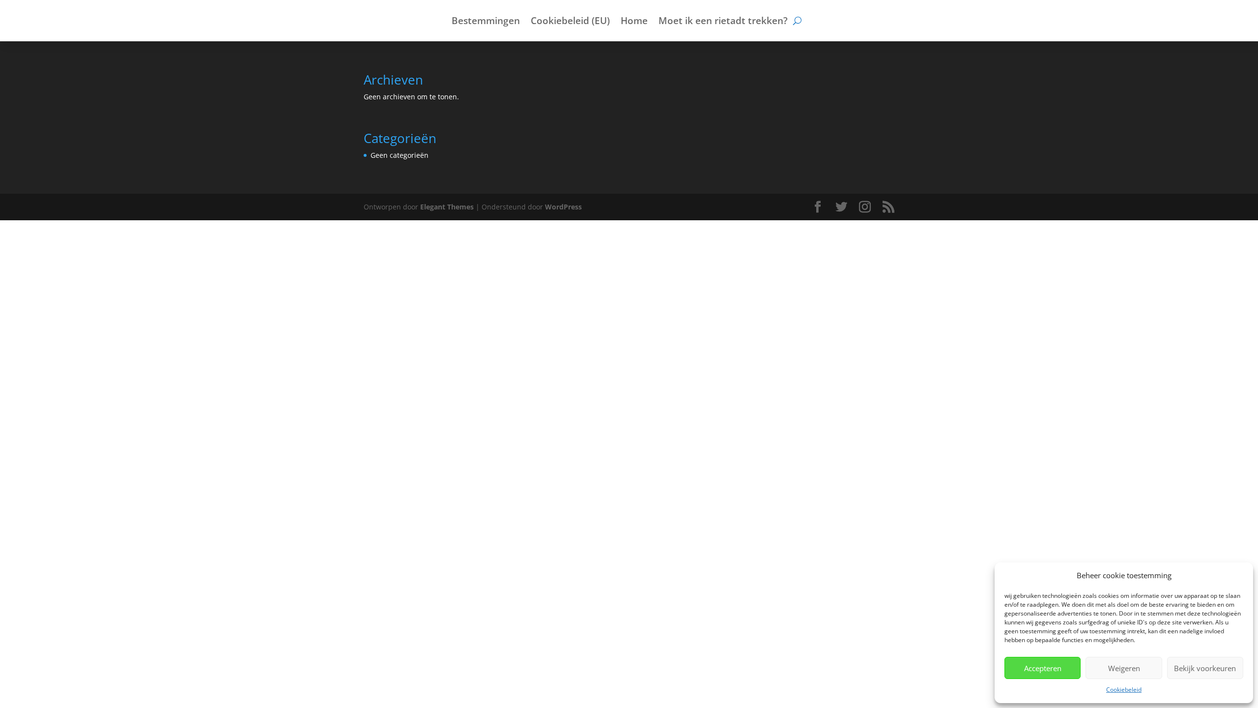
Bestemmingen (486, 22)
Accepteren (1042, 668)
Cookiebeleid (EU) (570, 22)
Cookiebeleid (1124, 689)
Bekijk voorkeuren (1205, 668)
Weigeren (1124, 668)
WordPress (563, 206)
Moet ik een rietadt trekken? (723, 22)
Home (634, 22)
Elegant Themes (447, 206)
